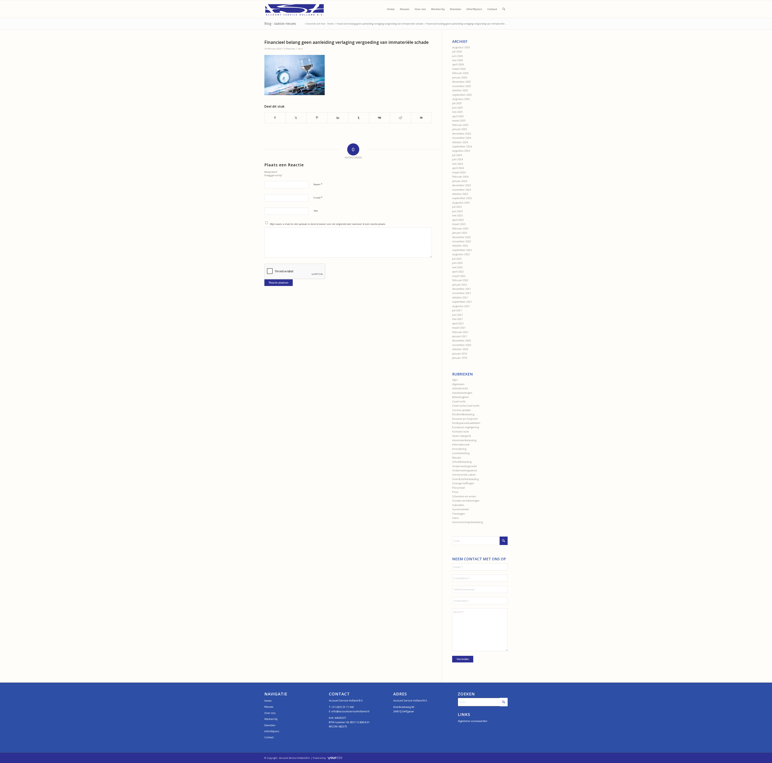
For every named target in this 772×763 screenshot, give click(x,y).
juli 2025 (457, 103)
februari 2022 (460, 280)
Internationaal (460, 444)
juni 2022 (457, 263)
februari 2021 (460, 332)
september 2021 (462, 301)
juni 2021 (457, 315)
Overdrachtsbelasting (465, 479)
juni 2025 (457, 107)
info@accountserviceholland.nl (350, 711)
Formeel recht (460, 431)
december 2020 (461, 340)
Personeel (458, 487)
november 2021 (461, 293)
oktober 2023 (460, 194)
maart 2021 (459, 327)
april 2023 (458, 220)
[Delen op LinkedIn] (337, 117)
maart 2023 (459, 224)
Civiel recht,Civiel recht (465, 405)
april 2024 (458, 168)
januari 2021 (459, 336)
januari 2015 (459, 353)
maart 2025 (459, 120)
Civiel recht (458, 401)
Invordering (459, 449)
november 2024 (461, 138)
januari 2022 (459, 284)
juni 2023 (457, 211)
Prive (455, 492)
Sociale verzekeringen (465, 500)
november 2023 (461, 189)
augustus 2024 (461, 150)
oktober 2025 (460, 90)
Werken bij (270, 719)
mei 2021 (457, 319)
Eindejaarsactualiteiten (466, 423)
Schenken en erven (464, 496)
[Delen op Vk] (379, 117)
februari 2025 (460, 125)
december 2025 (461, 81)
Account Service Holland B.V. (294, 757)
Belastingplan (460, 397)
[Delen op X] (296, 117)
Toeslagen (458, 513)
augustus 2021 (461, 306)
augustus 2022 (461, 254)
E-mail (318, 197)
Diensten (269, 725)
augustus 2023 (461, 202)
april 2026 (458, 64)
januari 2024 (459, 181)
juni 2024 (457, 159)
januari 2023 (459, 232)
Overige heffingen (463, 483)
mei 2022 (457, 267)
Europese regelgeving (465, 427)
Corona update (461, 410)
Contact (269, 737)
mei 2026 (457, 60)
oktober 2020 (460, 349)
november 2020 (461, 345)
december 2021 (461, 289)
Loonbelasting (460, 453)
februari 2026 (460, 73)
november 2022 (461, 241)
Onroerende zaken (464, 474)
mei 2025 (457, 112)
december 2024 (461, 133)
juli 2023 (457, 207)
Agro (455, 380)
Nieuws (456, 457)
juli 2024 (457, 155)
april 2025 (458, 116)
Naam (318, 184)
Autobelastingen (462, 393)
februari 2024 (460, 176)
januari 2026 (459, 77)
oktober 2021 (460, 297)
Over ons (270, 713)
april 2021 (458, 323)
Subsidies (458, 505)
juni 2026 (457, 56)
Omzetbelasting (461, 462)
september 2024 (462, 146)
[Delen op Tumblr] (358, 117)
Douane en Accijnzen (465, 419)
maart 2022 (459, 276)
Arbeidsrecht (460, 388)
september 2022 (462, 250)
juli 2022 (457, 258)
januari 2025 (459, 129)
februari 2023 (460, 228)
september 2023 (462, 198)
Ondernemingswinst (464, 470)
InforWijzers (271, 731)
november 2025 (461, 86)
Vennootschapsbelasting (467, 522)
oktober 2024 (460, 142)
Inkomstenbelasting (464, 440)
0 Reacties (289, 48)
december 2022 (461, 237)
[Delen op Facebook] (275, 117)
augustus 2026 (461, 47)
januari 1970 (459, 358)
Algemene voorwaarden (472, 721)
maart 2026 (459, 69)
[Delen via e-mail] (421, 117)
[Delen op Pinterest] (317, 117)
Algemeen (458, 384)
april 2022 (458, 271)
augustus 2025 (461, 99)
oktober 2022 (460, 245)
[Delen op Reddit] (400, 117)
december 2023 (461, 185)
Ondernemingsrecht (464, 466)
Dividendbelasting (463, 414)
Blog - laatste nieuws (280, 23)
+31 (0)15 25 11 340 (343, 707)
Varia (455, 518)
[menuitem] (390, 9)
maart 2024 (459, 172)
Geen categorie (461, 436)
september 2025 (462, 95)
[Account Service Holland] (294, 9)
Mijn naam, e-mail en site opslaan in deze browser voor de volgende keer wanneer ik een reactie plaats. (328, 223)
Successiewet (460, 509)
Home (268, 700)
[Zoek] (504, 9)
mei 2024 (457, 164)
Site (316, 210)
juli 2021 (457, 310)
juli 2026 (457, 51)
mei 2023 (457, 215)
